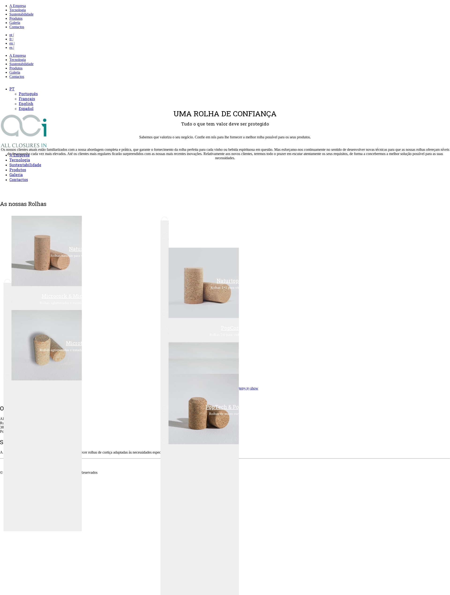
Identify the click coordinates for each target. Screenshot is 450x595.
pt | (11, 35)
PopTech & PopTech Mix (236, 406)
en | (12, 43)
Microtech (78, 342)
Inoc (235, 217)
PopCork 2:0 (235, 327)
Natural (78, 248)
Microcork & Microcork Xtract (78, 295)
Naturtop (236, 233)
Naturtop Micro (235, 280)
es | (11, 47)
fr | (11, 39)
